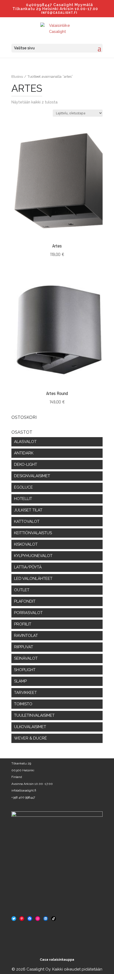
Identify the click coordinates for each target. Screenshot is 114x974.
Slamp (20, 681)
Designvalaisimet (32, 475)
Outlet (21, 590)
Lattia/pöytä (28, 567)
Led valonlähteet (33, 578)
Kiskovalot (26, 544)
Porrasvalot (28, 612)
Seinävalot (26, 658)
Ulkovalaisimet (30, 726)
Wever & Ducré (30, 738)
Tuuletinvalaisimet (34, 715)
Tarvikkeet (25, 692)
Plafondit (25, 601)
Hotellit (23, 498)
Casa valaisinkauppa (57, 960)
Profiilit (22, 624)
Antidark (23, 453)
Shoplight (25, 669)
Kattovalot (27, 521)
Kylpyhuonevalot (33, 555)
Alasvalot (25, 441)
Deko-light (25, 464)
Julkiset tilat (28, 510)
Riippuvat (23, 647)
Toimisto (23, 704)
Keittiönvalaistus (33, 533)
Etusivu (17, 76)
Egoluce (23, 487)
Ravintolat (26, 635)
